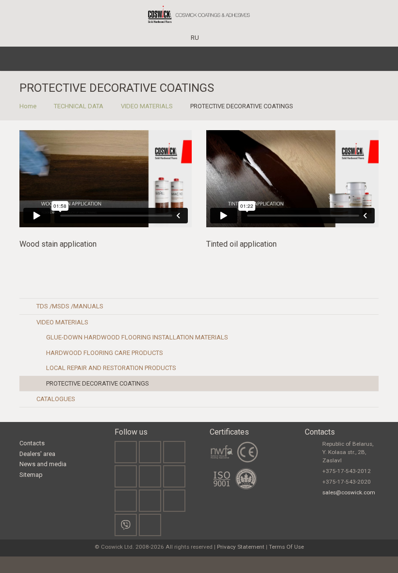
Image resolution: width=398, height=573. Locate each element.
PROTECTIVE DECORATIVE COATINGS (97, 383)
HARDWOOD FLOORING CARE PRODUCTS (104, 352)
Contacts (32, 443)
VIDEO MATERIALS (147, 106)
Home (27, 106)
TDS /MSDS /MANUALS (69, 306)
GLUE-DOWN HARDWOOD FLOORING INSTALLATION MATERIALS (137, 337)
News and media (42, 464)
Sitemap (31, 474)
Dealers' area (37, 453)
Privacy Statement (241, 546)
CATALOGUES (55, 399)
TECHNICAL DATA (78, 106)
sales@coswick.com (348, 492)
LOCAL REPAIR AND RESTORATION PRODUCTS (111, 367)
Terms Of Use (286, 546)
